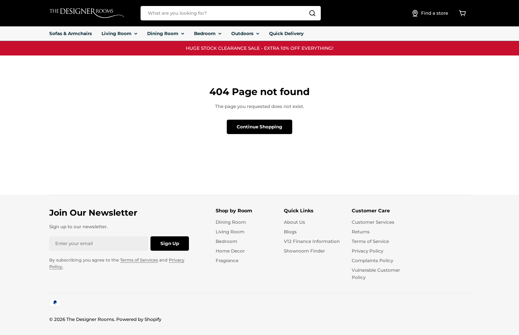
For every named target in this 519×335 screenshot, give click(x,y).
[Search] (312, 13)
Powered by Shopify (138, 319)
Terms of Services (139, 260)
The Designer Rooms (90, 319)
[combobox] (231, 13)
